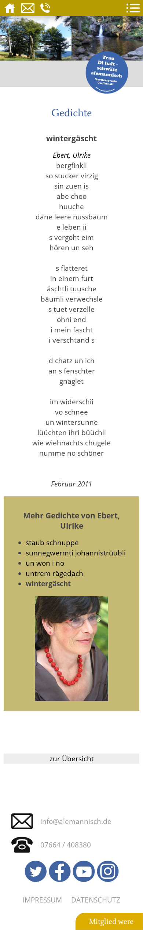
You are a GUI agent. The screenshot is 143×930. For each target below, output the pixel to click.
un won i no (45, 563)
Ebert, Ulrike (72, 155)
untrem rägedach (54, 573)
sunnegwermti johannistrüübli (76, 552)
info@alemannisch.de (75, 821)
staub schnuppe (52, 542)
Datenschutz (95, 899)
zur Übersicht (72, 758)
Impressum (42, 899)
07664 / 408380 (65, 844)
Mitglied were (111, 921)
